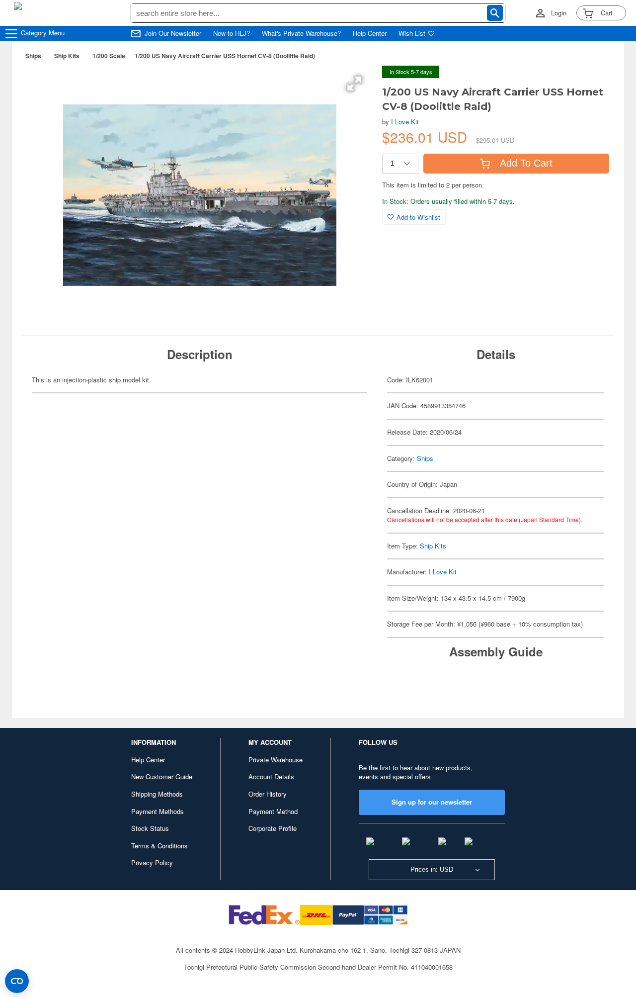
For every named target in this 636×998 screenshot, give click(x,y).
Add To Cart (526, 163)
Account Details (271, 776)
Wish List (411, 33)
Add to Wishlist (418, 217)
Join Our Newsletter (173, 33)
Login (558, 12)
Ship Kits (67, 55)
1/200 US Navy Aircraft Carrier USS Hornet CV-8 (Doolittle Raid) (225, 55)
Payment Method (273, 811)
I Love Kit (405, 121)
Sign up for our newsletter (432, 802)
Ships (33, 55)
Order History (267, 794)
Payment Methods (157, 811)
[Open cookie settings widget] (17, 981)
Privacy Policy (152, 862)
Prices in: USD (431, 869)
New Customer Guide (161, 776)
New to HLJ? (231, 33)
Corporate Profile (272, 828)
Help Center (370, 33)
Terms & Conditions (159, 845)
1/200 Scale (108, 55)
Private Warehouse (275, 759)
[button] (354, 83)
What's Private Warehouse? (301, 33)
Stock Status (150, 828)
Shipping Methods (157, 794)
